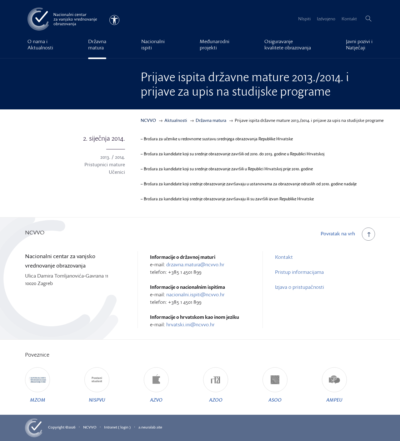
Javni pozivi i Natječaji (359, 44)
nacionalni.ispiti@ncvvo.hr (195, 294)
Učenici (117, 171)
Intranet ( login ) (117, 427)
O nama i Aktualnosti (40, 44)
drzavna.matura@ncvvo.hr (195, 264)
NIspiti (304, 19)
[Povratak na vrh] (368, 234)
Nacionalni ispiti (153, 44)
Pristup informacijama (299, 271)
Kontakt (349, 19)
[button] (368, 18)
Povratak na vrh (338, 233)
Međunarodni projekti (214, 44)
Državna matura (97, 44)
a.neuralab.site (150, 427)
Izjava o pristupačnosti (299, 286)
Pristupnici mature (104, 164)
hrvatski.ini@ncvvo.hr (190, 324)
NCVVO (89, 427)
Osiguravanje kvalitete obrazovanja (287, 44)
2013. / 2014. (112, 156)
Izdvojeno (326, 19)
